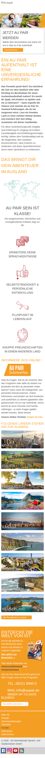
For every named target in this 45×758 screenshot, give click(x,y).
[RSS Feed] (21, 750)
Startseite (6, 724)
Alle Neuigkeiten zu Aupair (14, 617)
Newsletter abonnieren (13, 704)
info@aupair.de (27, 690)
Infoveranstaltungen (11, 721)
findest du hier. (35, 417)
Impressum (6, 731)
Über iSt (5, 715)
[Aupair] (7, 3)
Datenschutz (7, 734)
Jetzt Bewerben (11, 50)
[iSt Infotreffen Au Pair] (17, 370)
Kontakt (5, 718)
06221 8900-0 (26, 683)
